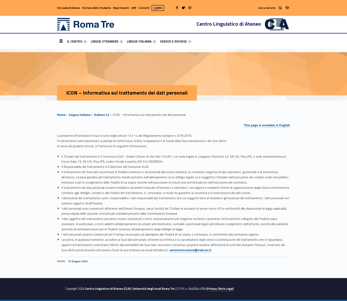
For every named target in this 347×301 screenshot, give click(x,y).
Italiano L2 (101, 114)
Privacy (212, 289)
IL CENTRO (74, 41)
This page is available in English (267, 125)
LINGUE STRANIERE (104, 41)
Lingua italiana (80, 114)
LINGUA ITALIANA (139, 41)
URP (133, 8)
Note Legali (226, 289)
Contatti (144, 8)
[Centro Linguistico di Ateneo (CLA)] (86, 24)
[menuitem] (61, 41)
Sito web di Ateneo (68, 8)
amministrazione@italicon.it (190, 250)
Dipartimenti (121, 8)
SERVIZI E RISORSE (173, 41)
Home (61, 41)
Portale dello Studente (96, 8)
